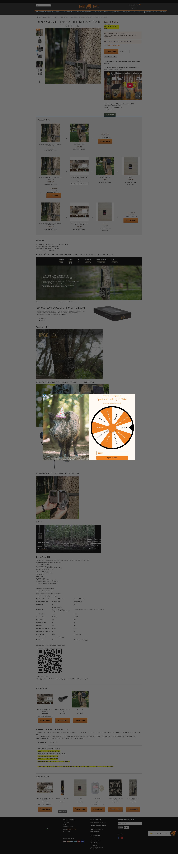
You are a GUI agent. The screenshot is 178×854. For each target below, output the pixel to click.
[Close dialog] (44, 395)
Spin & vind (112, 457)
